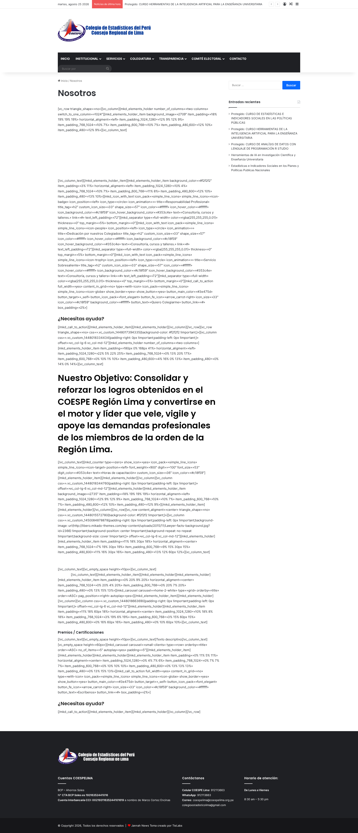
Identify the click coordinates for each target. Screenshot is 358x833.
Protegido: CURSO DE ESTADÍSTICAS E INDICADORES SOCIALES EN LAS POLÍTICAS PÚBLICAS (261, 118)
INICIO (65, 58)
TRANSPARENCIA (171, 58)
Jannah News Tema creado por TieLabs (156, 825)
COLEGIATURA (140, 58)
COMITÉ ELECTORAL (206, 58)
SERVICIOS (114, 58)
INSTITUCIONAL (87, 58)
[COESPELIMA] (104, 30)
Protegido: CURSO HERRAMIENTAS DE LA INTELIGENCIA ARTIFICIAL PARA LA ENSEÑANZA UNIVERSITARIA (193, 4)
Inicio (64, 80)
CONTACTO (238, 58)
